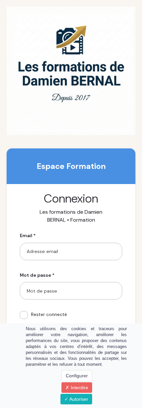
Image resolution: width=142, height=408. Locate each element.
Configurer (77, 375)
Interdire (78, 387)
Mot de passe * (37, 275)
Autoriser (78, 399)
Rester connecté (49, 314)
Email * (28, 235)
